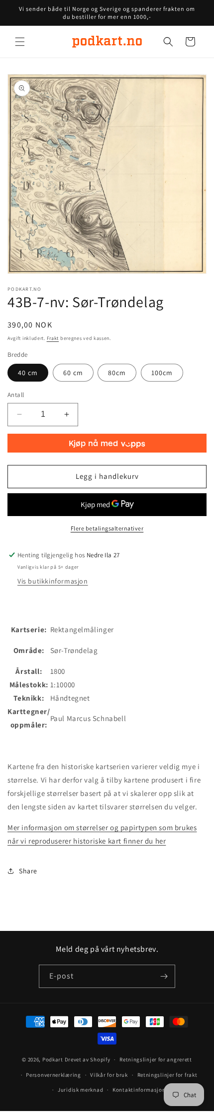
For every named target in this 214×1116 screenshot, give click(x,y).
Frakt (53, 338)
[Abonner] (164, 976)
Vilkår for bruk (109, 1074)
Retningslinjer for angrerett (155, 1059)
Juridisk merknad (80, 1089)
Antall (15, 395)
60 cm (73, 372)
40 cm (28, 372)
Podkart (52, 1059)
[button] (20, 42)
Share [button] (28, 870)
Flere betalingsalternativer (107, 528)
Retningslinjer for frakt (167, 1074)
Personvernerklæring (53, 1074)
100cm (162, 372)
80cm (117, 372)
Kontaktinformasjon (139, 1089)
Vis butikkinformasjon (52, 581)
